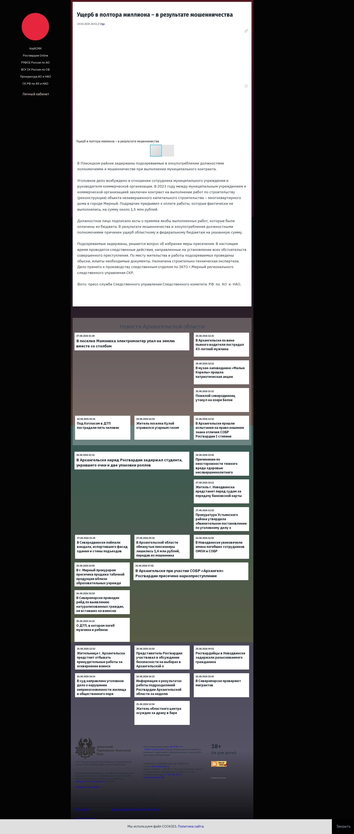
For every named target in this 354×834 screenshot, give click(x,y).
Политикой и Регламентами (89, 781)
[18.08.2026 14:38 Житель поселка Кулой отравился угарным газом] (162, 415)
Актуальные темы (85, 818)
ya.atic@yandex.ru (160, 766)
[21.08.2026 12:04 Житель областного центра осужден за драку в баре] (162, 701)
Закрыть (343, 826)
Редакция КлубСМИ (153, 777)
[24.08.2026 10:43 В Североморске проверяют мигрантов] (221, 673)
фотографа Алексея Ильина (136, 809)
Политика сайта (191, 826)
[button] (246, 31)
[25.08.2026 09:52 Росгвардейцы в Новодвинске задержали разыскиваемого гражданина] (221, 645)
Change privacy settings (87, 786)
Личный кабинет (35, 94)
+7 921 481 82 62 (173, 774)
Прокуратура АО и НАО (35, 76)
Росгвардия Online (35, 55)
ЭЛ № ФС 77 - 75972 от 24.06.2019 (163, 748)
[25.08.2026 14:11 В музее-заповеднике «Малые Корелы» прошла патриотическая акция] (221, 360)
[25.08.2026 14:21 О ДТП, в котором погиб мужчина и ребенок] (102, 618)
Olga (102, 23)
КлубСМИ (35, 48)
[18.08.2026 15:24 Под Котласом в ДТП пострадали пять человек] (102, 415)
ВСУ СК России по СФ (35, 69)
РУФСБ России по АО (35, 62)
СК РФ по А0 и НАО (35, 83)
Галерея (82, 809)
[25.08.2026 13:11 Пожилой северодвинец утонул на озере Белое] (221, 388)
